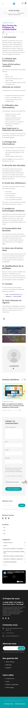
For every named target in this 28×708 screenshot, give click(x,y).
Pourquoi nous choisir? (15, 339)
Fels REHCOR (7, 32)
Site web (7, 458)
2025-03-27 (12, 32)
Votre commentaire (10, 427)
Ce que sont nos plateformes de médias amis (14, 552)
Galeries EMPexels (10, 662)
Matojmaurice (5, 410)
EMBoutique (9, 665)
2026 (4, 527)
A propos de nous (12, 13)
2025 (4, 530)
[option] (14, 396)
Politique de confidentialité (12, 684)
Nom (6, 441)
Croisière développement (14, 562)
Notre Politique (8, 703)
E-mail (7, 449)
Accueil (5, 13)
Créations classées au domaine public (14, 556)
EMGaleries (8, 667)
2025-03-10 (10, 410)
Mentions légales (10, 687)
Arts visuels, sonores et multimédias (14, 548)
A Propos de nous (10, 678)
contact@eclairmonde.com (15, 294)
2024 (4, 533)
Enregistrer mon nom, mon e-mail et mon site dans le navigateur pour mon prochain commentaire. (13, 470)
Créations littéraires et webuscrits (14, 559)
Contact (7, 681)
